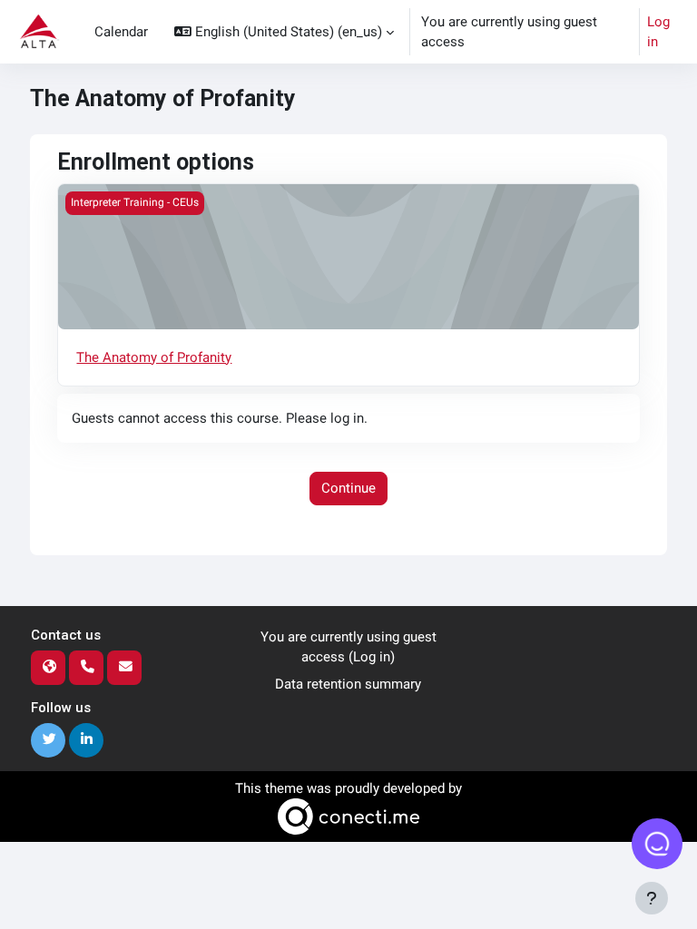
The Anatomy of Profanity (153, 357)
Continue (348, 488)
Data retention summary (348, 684)
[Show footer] (651, 898)
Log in (658, 32)
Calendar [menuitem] (121, 32)
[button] (284, 32)
